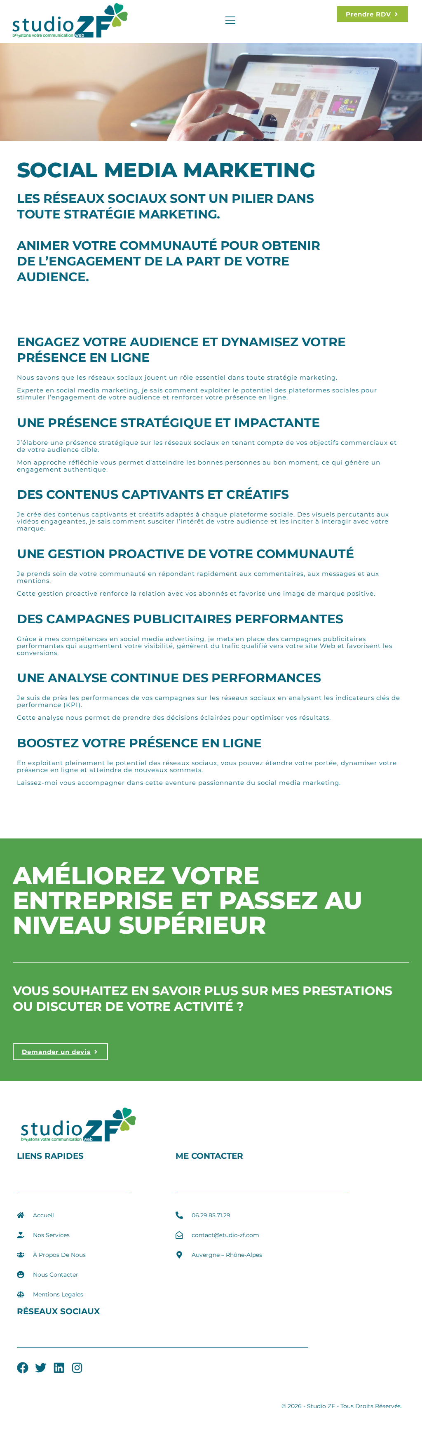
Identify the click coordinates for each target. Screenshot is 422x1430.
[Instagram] (77, 1368)
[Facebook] (22, 1368)
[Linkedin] (59, 1368)
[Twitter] (41, 1368)
